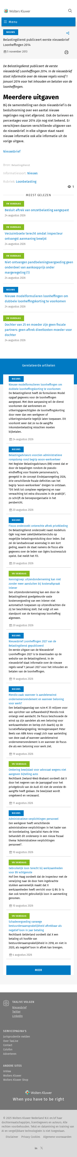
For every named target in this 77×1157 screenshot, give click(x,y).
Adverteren (9, 1054)
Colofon (7, 1049)
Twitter (16, 1011)
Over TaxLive (10, 1041)
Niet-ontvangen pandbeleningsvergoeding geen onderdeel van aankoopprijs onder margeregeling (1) (39, 267)
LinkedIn (17, 1016)
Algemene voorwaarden (57, 1137)
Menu (13, 22)
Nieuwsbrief (11, 151)
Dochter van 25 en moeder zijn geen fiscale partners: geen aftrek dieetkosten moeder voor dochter (38, 330)
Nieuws (32, 173)
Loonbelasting (26, 181)
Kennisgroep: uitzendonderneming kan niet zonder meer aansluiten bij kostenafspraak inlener (35, 584)
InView (7, 1071)
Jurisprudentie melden (16, 1036)
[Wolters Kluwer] (17, 11)
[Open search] (70, 11)
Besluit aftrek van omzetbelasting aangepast (37, 210)
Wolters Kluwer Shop (15, 1080)
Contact (7, 1045)
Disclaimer (12, 1137)
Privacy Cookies (30, 1137)
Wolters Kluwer (12, 1075)
